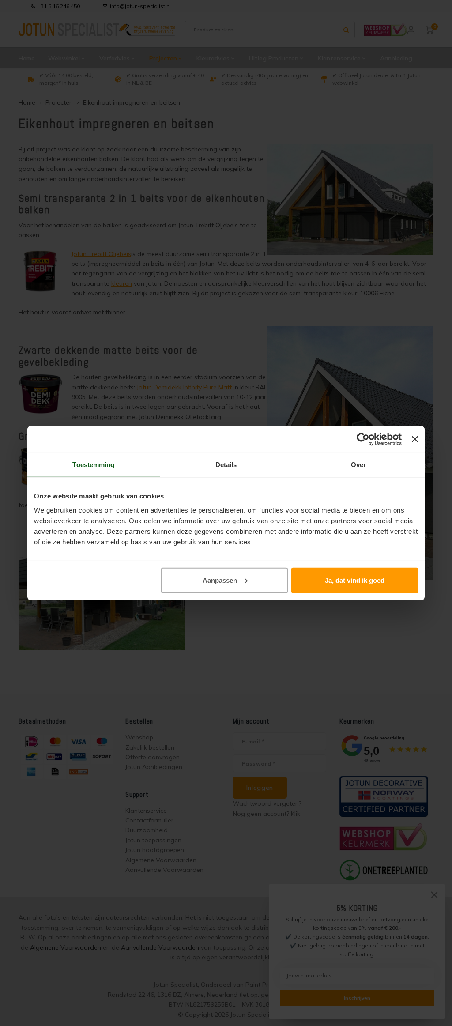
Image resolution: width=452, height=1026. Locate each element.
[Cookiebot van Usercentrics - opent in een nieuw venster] (363, 439)
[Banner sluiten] (415, 439)
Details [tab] (226, 464)
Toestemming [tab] (93, 464)
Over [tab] (358, 464)
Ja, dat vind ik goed (354, 580)
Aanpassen (220, 580)
